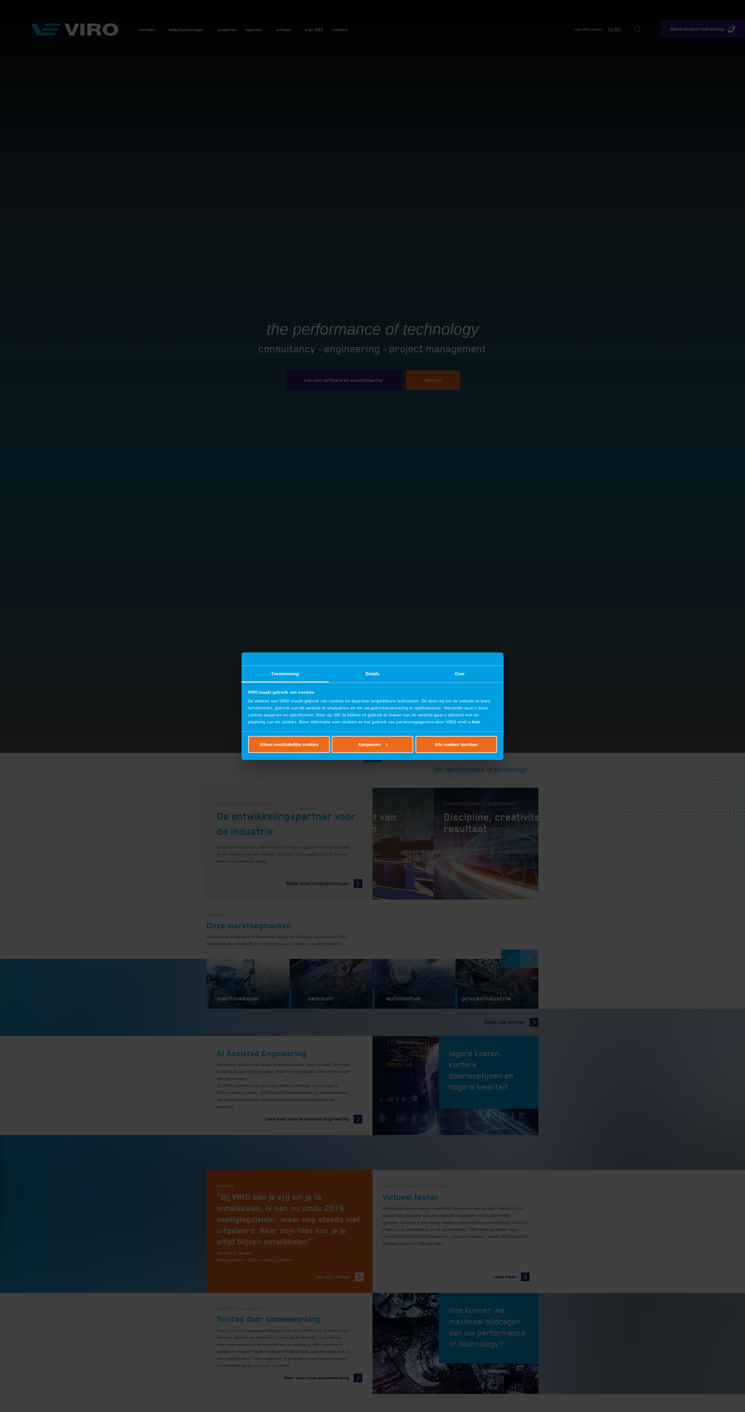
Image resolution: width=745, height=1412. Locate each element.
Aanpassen (369, 744)
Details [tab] (373, 673)
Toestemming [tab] (285, 673)
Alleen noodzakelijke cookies (289, 744)
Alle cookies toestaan (456, 744)
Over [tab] (460, 673)
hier (476, 721)
